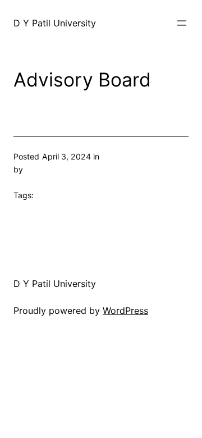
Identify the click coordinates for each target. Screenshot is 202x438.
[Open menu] (182, 23)
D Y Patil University (54, 23)
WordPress (125, 310)
